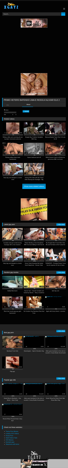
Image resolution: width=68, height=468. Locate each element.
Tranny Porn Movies (12, 431)
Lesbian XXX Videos (12, 433)
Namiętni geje (10, 442)
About (28, 104)
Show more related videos (34, 186)
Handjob (27, 111)
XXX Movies (9, 440)
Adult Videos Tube (11, 438)
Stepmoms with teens (12, 444)
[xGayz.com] (34, 6)
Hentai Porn (9, 435)
